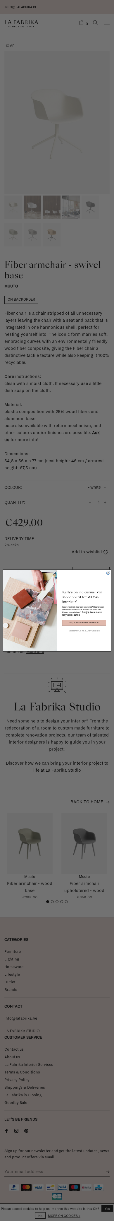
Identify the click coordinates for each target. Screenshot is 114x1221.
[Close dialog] (108, 573)
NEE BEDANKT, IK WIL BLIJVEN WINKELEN (84, 631)
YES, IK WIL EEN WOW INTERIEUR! (84, 623)
